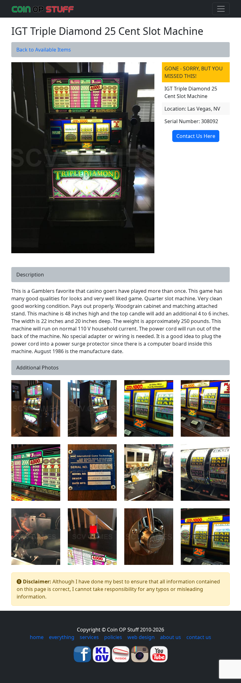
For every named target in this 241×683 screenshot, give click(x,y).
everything (61, 637)
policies (113, 637)
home (37, 637)
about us (170, 637)
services (89, 637)
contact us (198, 637)
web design (141, 637)
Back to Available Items (43, 49)
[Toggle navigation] (221, 9)
